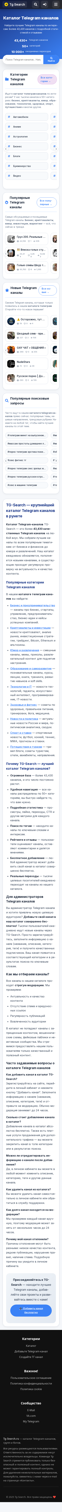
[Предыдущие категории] (6, 149)
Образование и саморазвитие (31, 668)
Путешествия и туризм (26, 746)
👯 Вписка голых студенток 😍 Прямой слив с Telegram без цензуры (31, 249)
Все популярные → (46, 202)
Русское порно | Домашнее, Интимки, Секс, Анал (31, 376)
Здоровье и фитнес (23, 704)
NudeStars (23, 361)
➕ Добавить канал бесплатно (31, 1310)
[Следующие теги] (56, 461)
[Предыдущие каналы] (6, 254)
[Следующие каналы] (56, 254)
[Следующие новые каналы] (56, 350)
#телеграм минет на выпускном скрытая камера (27, 435)
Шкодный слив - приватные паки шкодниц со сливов (31, 333)
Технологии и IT (21, 686)
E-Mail (31, 1410)
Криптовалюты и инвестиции (30, 627)
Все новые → (46, 290)
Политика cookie (31, 1389)
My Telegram (31, 1421)
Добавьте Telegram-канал (31, 1351)
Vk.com (31, 1416)
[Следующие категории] (56, 149)
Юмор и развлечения (24, 650)
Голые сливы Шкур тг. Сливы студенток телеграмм (31, 265)
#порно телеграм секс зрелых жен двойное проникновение (27, 468)
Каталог (31, 1346)
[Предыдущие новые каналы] (6, 350)
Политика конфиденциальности (31, 1383)
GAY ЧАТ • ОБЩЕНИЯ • (31, 347)
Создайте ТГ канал (31, 1357)
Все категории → (47, 79)
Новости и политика (24, 718)
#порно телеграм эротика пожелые (27, 452)
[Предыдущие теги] (6, 461)
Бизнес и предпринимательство (32, 605)
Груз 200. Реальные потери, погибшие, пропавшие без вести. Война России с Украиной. (31, 236)
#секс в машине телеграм (22, 485)
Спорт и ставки (20, 732)
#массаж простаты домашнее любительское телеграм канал (27, 443)
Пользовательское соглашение (31, 1378)
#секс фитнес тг (17, 460)
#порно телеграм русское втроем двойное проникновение (27, 476)
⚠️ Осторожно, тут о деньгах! (31, 319)
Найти (51, 60)
